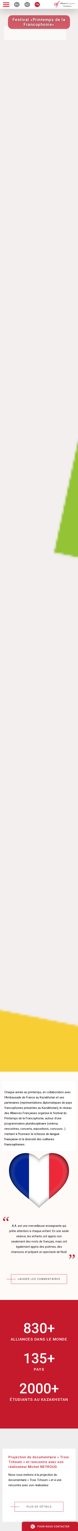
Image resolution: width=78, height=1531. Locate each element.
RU (17, 4)
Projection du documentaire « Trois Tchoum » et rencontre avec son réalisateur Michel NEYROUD (38, 1462)
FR (37, 4)
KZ (27, 4)
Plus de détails (39, 1506)
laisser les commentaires (39, 1279)
